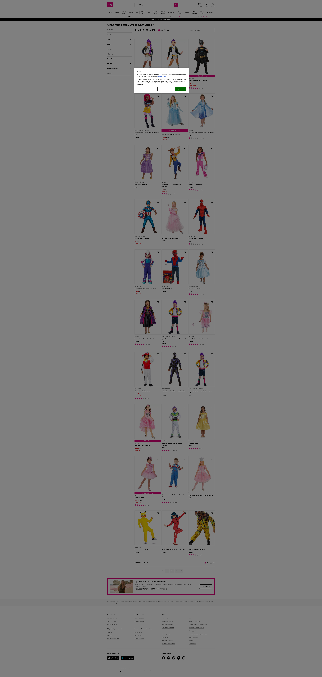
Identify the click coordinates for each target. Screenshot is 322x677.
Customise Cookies (141, 89)
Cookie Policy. (162, 76)
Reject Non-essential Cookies (165, 89)
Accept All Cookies (180, 89)
